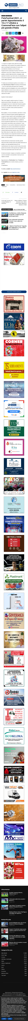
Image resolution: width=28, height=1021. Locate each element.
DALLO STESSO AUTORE (19, 209)
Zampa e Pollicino (9, 15)
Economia (7, 13)
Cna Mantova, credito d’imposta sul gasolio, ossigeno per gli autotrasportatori (17, 214)
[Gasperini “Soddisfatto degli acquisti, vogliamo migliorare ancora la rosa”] (4, 930)
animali (7, 184)
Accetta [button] (4, 1018)
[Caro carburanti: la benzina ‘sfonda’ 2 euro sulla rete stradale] (4, 221)
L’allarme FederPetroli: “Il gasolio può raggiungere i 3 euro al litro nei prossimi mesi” (18, 227)
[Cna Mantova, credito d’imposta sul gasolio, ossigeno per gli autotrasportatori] (4, 214)
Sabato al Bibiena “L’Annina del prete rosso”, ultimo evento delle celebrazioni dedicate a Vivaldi (21, 202)
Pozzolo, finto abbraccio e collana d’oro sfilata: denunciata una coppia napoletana (17, 937)
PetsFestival (4, 186)
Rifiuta (10, 1018)
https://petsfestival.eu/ (15, 168)
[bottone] (14, 291)
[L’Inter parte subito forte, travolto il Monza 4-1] (4, 900)
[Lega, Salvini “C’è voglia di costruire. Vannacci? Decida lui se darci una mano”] (4, 907)
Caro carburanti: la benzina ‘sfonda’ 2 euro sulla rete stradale (16, 221)
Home (2, 13)
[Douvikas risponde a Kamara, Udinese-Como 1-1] (4, 894)
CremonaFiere (12, 184)
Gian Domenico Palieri (21, 184)
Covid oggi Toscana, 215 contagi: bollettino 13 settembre (6, 202)
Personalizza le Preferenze (19, 1018)
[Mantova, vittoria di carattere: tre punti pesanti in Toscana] (4, 944)
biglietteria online (16, 172)
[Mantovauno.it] (14, 5)
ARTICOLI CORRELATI (7, 209)
